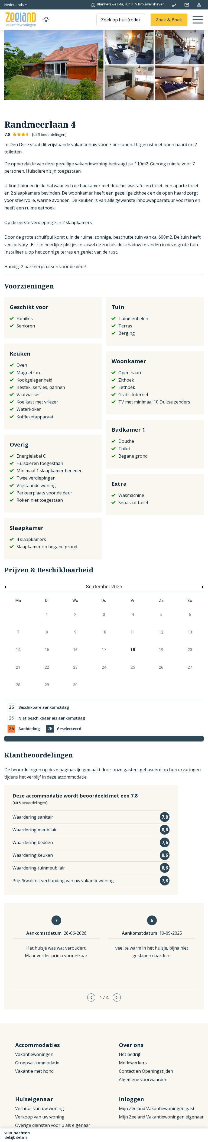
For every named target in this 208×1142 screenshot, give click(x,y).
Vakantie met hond (34, 1071)
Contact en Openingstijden (146, 1071)
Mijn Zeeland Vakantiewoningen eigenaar (161, 1117)
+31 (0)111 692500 (174, 4)
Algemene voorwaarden (143, 1079)
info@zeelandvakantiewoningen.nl (186, 4)
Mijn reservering (199, 4)
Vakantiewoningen (34, 1054)
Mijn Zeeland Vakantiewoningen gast (156, 1108)
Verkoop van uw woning (39, 1117)
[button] (91, 997)
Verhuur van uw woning (39, 1108)
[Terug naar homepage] (27, 19)
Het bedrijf (130, 1054)
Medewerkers (133, 1063)
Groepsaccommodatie (37, 1063)
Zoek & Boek (169, 20)
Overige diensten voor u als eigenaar (52, 1125)
